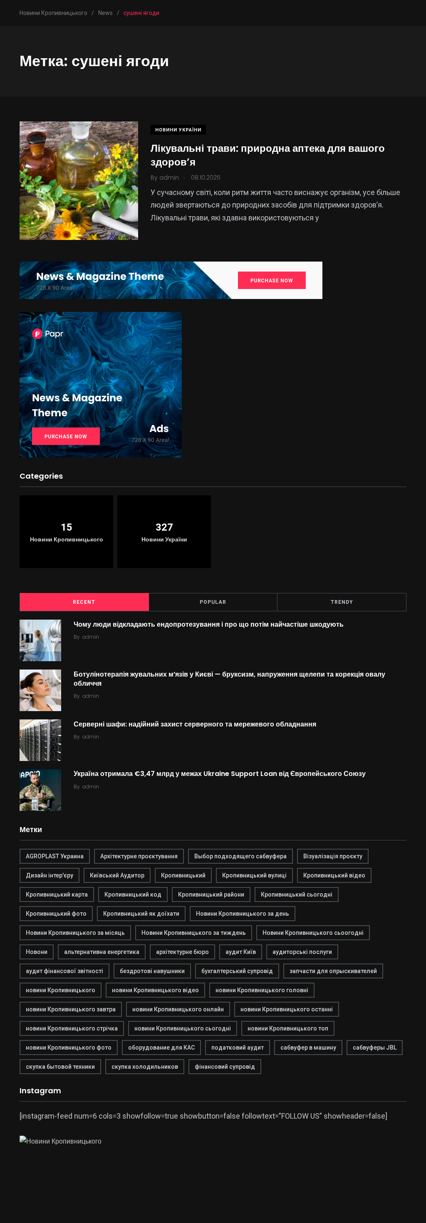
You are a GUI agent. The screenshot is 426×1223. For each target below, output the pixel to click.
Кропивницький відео (334, 875)
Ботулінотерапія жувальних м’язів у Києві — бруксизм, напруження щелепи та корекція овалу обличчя (229, 678)
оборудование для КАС (161, 1047)
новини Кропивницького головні (261, 990)
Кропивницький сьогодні (296, 894)
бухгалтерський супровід (237, 971)
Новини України (178, 130)
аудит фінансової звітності (64, 971)
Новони (36, 952)
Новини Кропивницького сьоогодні (313, 932)
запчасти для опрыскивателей (333, 971)
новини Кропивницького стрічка (72, 1028)
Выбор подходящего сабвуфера (240, 856)
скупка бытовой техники (60, 1066)
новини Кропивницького (60, 990)
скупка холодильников (144, 1066)
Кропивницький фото (56, 913)
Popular (213, 602)
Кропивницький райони (211, 894)
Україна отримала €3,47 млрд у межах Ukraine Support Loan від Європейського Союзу (220, 773)
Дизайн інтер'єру (49, 875)
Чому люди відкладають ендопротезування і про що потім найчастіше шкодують (209, 624)
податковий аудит (237, 1047)
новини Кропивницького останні (286, 1009)
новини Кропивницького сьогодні (182, 1028)
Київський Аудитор (117, 875)
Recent (84, 602)
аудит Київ (240, 952)
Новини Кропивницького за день (242, 913)
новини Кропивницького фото (68, 1047)
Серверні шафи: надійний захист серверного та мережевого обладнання (195, 724)
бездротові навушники (152, 971)
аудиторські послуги (302, 952)
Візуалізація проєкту (332, 856)
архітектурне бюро (182, 952)
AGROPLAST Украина (55, 856)
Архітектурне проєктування (139, 856)
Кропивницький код (132, 894)
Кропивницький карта (57, 894)
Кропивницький (183, 875)
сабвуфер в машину (308, 1047)
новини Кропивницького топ (288, 1028)
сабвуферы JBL (374, 1047)
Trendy (342, 602)
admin (90, 636)
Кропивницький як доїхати (141, 913)
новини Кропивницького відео (155, 990)
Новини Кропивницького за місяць (75, 932)
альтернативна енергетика (101, 952)
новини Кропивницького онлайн (178, 1009)
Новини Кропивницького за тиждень (193, 932)
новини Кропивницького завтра (71, 1009)
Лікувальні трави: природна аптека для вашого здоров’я (268, 155)
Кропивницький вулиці (254, 875)
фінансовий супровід (225, 1066)
